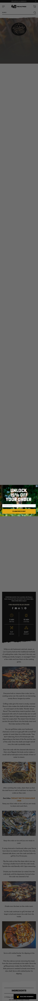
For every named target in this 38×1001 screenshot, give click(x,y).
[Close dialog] (37, 486)
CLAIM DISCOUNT (19, 511)
